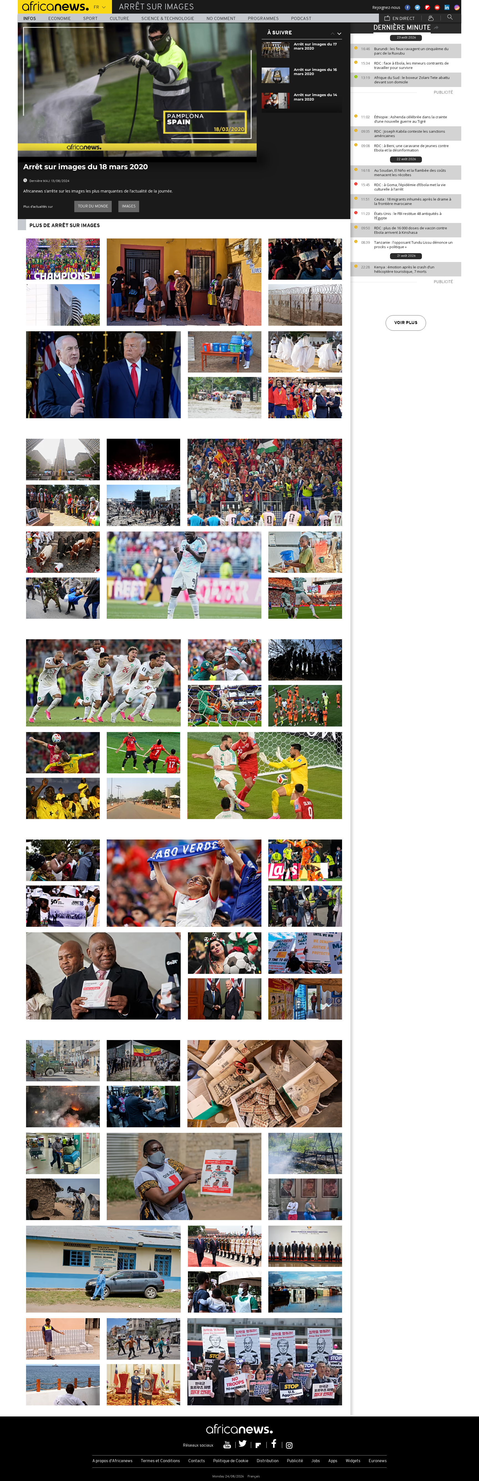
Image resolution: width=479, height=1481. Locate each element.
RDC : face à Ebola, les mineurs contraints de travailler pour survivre (411, 65)
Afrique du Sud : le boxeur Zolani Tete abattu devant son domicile (412, 79)
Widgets (353, 1461)
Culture (119, 19)
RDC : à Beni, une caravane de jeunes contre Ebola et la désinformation (411, 147)
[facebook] (274, 1445)
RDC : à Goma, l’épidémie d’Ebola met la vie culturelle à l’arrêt (410, 187)
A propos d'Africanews (112, 1461)
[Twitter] (243, 1445)
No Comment (221, 19)
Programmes (263, 19)
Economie (59, 19)
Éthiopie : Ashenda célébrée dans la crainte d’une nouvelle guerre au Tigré (410, 119)
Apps (332, 1461)
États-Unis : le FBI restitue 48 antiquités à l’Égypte (408, 215)
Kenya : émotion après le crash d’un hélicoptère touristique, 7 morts (404, 269)
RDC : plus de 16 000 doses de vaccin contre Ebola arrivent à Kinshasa (410, 230)
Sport (90, 19)
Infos (29, 19)
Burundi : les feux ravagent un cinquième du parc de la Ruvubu (411, 51)
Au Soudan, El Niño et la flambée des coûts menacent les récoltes (410, 172)
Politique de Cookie (230, 1461)
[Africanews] (53, 5)
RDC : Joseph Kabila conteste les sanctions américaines (409, 133)
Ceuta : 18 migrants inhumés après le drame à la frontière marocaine (412, 201)
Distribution (268, 1461)
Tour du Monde (93, 206)
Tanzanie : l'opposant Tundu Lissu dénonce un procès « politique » (413, 244)
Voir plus (405, 323)
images (129, 206)
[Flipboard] (259, 1445)
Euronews (378, 1461)
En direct (403, 19)
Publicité (295, 1461)
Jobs (315, 1461)
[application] (137, 89)
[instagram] (289, 1445)
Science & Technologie (167, 19)
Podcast (301, 19)
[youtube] (228, 1445)
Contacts (196, 1461)
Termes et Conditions (160, 1461)
